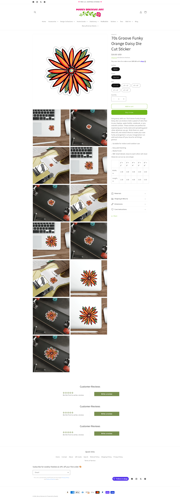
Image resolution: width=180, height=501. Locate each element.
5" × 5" (116, 90)
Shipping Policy (106, 457)
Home (58, 457)
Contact (64, 457)
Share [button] (115, 216)
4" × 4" (136, 85)
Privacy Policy (118, 457)
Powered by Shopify (52, 496)
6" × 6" (126, 90)
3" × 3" (126, 85)
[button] (35, 12)
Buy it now (129, 112)
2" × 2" (116, 85)
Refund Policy (94, 457)
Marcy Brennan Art (42, 496)
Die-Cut (116, 77)
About (71, 457)
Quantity (114, 95)
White (116, 69)
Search (86, 457)
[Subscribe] (68, 472)
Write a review (106, 394)
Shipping (114, 57)
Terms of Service (90, 460)
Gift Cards (78, 457)
